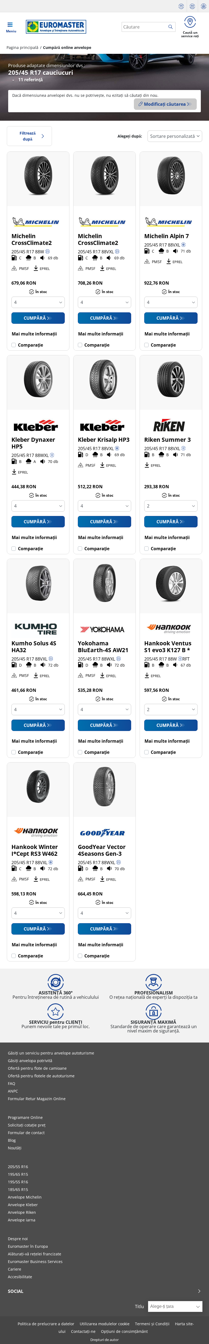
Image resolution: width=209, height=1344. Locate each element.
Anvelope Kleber (23, 1204)
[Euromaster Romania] (54, 26)
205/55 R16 (18, 1166)
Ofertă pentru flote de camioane (37, 1068)
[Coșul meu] (203, 6)
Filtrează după (28, 136)
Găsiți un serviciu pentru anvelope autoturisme (51, 1053)
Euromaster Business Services (35, 1261)
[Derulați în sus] (195, 1332)
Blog (12, 1140)
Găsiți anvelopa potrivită (30, 1060)
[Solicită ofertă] (181, 6)
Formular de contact (26, 1132)
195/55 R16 (18, 1181)
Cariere (14, 1269)
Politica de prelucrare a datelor (46, 1323)
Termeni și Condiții (152, 1323)
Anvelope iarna (21, 1219)
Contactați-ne (83, 1331)
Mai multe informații (34, 334)
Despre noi (18, 1238)
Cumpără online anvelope (67, 47)
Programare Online (25, 1117)
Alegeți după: (130, 136)
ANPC (13, 1091)
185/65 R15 (18, 1189)
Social (15, 1291)
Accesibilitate (20, 1276)
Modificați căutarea (165, 104)
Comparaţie (30, 345)
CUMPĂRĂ (35, 318)
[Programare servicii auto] (192, 6)
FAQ (11, 1083)
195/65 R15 (18, 1174)
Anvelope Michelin (25, 1197)
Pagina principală (22, 47)
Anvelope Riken (22, 1212)
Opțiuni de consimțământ (124, 1331)
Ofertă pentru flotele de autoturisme (41, 1075)
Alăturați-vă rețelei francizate (34, 1253)
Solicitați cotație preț (26, 1125)
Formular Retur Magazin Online (37, 1098)
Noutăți (14, 1147)
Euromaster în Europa (28, 1246)
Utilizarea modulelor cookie (105, 1323)
